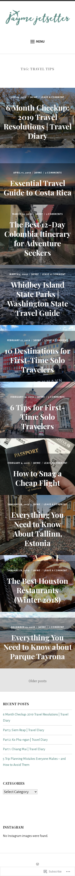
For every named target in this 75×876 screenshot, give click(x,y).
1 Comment (56, 627)
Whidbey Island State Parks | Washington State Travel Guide (37, 298)
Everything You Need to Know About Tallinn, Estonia (37, 529)
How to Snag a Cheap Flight (37, 478)
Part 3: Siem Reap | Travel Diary (23, 730)
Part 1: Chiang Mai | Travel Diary (24, 749)
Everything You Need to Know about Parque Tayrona (37, 646)
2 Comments (54, 214)
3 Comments (53, 172)
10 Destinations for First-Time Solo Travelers (37, 360)
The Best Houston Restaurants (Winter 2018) (37, 590)
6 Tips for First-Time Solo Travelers (37, 416)
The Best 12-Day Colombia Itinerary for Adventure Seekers (37, 238)
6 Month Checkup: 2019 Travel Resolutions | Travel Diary (38, 121)
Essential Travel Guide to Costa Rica (37, 187)
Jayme (34, 97)
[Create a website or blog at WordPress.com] (37, 864)
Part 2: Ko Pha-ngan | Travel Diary (25, 739)
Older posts (38, 681)
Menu (40, 41)
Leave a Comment (52, 97)
